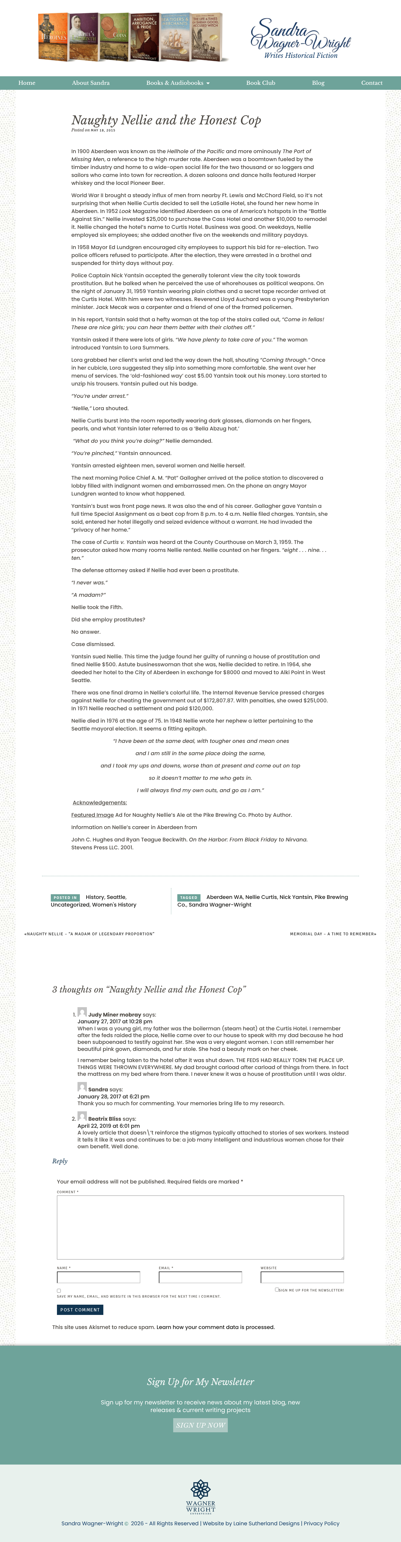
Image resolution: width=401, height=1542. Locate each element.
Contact (372, 83)
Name (64, 1268)
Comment (68, 1192)
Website (269, 1268)
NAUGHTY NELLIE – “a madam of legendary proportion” (91, 934)
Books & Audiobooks (174, 83)
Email (166, 1268)
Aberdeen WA (224, 897)
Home (26, 83)
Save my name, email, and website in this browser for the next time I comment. (139, 1296)
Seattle (116, 897)
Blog (318, 83)
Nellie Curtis (261, 897)
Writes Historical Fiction (301, 56)
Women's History (114, 905)
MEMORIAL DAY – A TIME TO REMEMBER (332, 934)
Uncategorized (70, 905)
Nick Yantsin (295, 897)
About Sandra (91, 83)
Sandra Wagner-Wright (220, 905)
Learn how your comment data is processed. (216, 1327)
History (95, 897)
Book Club (260, 83)
